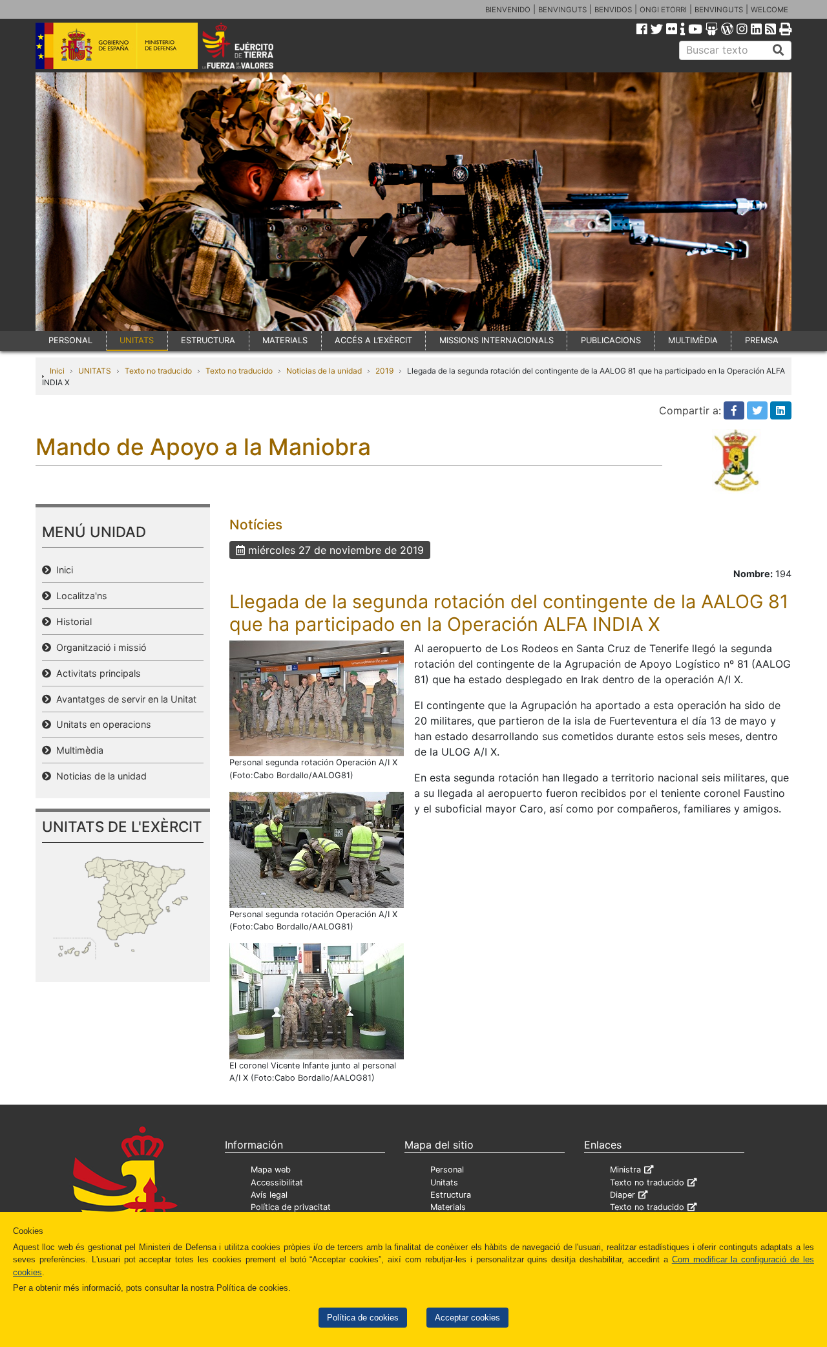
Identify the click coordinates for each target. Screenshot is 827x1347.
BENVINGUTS (562, 9)
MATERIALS (285, 340)
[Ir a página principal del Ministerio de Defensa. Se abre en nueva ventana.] (117, 44)
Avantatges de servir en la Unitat (123, 699)
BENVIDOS (613, 9)
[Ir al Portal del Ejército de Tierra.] (252, 44)
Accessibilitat (277, 1182)
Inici (57, 371)
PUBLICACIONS (611, 340)
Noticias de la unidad (324, 371)
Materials (448, 1207)
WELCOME (769, 9)
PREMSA (762, 340)
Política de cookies (363, 1317)
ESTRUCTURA (208, 340)
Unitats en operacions (101, 724)
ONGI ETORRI (663, 9)
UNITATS (137, 340)
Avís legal (269, 1195)
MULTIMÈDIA (693, 340)
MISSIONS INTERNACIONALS (496, 340)
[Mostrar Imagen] (316, 697)
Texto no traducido (158, 371)
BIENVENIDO (507, 9)
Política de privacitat (291, 1207)
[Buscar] (778, 50)
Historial (71, 621)
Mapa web (271, 1169)
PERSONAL (70, 340)
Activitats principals (96, 673)
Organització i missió (99, 647)
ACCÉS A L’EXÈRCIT (373, 340)
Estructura (450, 1195)
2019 (384, 371)
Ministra (625, 1169)
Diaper (622, 1195)
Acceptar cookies (467, 1317)
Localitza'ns (79, 595)
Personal (447, 1169)
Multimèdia (77, 750)
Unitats (444, 1182)
